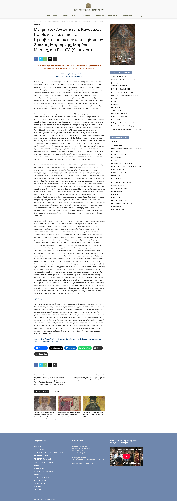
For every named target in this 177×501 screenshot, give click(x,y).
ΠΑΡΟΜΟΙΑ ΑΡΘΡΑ (41, 391)
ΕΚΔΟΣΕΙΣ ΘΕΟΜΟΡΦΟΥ (119, 200)
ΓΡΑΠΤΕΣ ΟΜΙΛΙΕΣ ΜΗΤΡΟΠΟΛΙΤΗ (123, 92)
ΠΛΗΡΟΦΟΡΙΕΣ (84, 16)
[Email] (50, 59)
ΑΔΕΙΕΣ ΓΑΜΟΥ (116, 157)
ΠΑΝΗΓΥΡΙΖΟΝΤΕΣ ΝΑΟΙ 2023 (121, 163)
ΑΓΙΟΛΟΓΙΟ (115, 194)
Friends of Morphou (117, 120)
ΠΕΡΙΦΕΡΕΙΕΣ (99, 16)
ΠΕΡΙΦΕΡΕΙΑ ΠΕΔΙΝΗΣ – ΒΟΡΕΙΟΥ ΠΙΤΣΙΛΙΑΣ (49, 453)
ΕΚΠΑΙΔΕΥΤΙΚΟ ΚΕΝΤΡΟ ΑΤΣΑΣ (122, 204)
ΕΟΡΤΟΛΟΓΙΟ (115, 197)
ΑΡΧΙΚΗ (47, 16)
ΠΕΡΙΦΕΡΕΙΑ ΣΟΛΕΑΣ (41, 456)
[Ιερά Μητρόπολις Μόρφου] (88, 7)
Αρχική (36, 21)
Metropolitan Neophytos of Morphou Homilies (126, 123)
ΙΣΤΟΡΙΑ (55, 16)
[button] (140, 16)
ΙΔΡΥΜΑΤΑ (115, 160)
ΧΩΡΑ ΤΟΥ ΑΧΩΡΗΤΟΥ (119, 117)
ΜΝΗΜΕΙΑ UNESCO (117, 170)
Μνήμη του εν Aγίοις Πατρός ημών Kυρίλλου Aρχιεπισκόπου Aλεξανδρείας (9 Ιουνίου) (89, 379)
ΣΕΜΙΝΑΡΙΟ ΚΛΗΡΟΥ (118, 185)
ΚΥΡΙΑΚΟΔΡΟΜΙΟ (117, 191)
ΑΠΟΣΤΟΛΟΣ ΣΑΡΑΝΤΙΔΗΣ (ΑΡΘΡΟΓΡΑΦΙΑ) (126, 129)
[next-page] (38, 423)
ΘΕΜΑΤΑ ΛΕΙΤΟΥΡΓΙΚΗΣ (119, 188)
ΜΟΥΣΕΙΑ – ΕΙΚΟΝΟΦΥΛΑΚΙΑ (121, 182)
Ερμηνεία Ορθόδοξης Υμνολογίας (122, 126)
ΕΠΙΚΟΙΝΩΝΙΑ (128, 16)
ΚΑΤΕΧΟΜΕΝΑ (113, 16)
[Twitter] (41, 59)
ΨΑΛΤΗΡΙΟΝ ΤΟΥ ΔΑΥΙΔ (119, 77)
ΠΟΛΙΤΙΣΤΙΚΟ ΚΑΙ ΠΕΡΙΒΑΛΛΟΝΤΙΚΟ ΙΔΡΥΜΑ (126, 167)
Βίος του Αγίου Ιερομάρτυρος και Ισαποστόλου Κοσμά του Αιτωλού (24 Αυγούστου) (93, 415)
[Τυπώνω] (55, 59)
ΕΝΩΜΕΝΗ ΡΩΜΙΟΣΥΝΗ (119, 114)
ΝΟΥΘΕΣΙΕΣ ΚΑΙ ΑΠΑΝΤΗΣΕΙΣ (121, 89)
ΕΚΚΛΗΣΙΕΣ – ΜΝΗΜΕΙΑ (119, 173)
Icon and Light (116, 107)
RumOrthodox (116, 104)
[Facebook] (36, 59)
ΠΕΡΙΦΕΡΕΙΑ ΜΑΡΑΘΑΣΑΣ (42, 459)
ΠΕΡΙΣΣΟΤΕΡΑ (54, 391)
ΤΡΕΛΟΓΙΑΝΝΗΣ (116, 110)
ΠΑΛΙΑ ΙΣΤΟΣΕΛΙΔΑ (117, 210)
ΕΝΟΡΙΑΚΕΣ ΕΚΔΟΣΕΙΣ (119, 154)
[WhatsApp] (45, 59)
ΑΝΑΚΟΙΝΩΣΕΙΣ (116, 145)
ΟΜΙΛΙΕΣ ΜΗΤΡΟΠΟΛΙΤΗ (119, 86)
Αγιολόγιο (43, 21)
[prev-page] (35, 423)
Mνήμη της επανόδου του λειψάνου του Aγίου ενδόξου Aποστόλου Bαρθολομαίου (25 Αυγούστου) (69, 415)
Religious (114, 101)
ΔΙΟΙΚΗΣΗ (114, 142)
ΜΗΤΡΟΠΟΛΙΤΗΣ (69, 16)
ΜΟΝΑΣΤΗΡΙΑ (116, 179)
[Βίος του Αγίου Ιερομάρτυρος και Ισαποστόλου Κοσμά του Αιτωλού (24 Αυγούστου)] (94, 403)
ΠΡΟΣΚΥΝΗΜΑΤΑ (117, 176)
